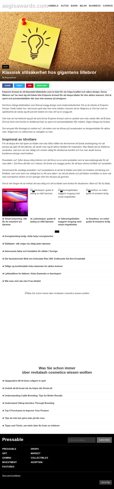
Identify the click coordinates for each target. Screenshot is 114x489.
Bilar (83, 6)
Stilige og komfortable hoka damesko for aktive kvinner (34, 266)
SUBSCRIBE (104, 440)
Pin (29, 86)
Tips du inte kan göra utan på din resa (24, 418)
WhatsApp (42, 86)
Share (7, 86)
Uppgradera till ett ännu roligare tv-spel (25, 381)
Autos (65, 6)
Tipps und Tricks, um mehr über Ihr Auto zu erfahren (32, 425)
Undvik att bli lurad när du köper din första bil (28, 388)
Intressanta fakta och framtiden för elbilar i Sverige (31, 251)
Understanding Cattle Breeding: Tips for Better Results (33, 395)
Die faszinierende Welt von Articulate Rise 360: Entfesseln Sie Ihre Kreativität (45, 259)
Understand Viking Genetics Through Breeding (29, 403)
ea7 (40, 128)
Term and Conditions (11, 475)
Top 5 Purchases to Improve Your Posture (27, 410)
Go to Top (106, 482)
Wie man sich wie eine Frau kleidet (23, 281)
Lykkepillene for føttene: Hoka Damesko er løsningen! (33, 273)
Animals (53, 6)
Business (95, 6)
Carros (108, 6)
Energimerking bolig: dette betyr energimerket (29, 236)
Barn (74, 6)
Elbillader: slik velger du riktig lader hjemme (27, 244)
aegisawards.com (25, 6)
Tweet (19, 86)
